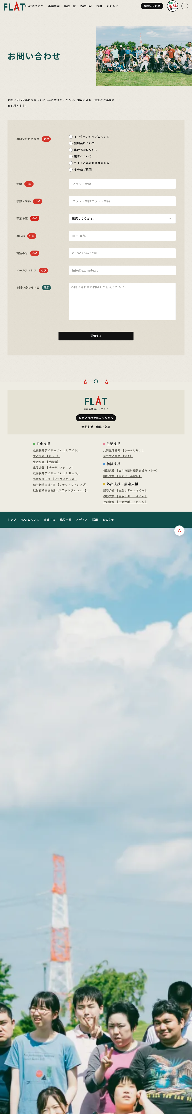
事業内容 (54, 6)
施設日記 (86, 6)
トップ (12, 520)
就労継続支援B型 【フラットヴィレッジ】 (60, 490)
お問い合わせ (152, 6)
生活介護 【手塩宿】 (46, 462)
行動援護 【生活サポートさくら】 (125, 502)
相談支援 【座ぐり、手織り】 (122, 476)
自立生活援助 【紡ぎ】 (118, 456)
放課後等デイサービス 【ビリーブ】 (56, 473)
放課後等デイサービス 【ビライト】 (56, 450)
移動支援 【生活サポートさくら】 (125, 496)
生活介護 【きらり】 (46, 456)
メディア (82, 520)
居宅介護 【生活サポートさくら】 (125, 490)
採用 (99, 6)
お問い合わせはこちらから (96, 418)
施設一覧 (70, 6)
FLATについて (34, 6)
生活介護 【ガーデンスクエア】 (53, 467)
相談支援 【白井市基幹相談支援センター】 (131, 470)
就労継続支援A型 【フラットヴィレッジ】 (60, 485)
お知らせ (112, 6)
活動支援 (87, 427)
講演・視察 (103, 427)
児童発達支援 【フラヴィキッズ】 (55, 479)
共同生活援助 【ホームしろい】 (123, 450)
